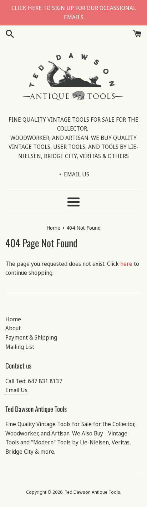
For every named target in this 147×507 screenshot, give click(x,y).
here (126, 264)
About (13, 328)
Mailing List (19, 347)
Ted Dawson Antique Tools (92, 492)
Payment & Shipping (31, 337)
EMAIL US (76, 174)
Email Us (16, 390)
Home (13, 319)
